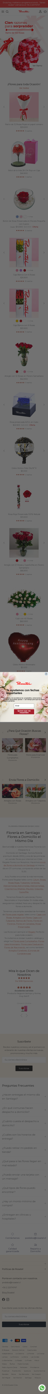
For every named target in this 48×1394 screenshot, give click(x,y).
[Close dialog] (46, 674)
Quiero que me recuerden (23, 712)
